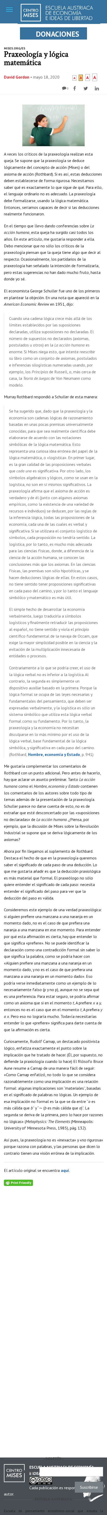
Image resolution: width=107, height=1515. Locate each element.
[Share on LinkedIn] (97, 88)
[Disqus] (53, 1251)
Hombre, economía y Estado (54, 754)
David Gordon (16, 77)
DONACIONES (57, 34)
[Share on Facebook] (75, 88)
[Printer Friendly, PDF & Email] (18, 1182)
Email (30, 1471)
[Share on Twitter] (86, 88)
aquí (65, 1170)
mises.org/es (14, 48)
